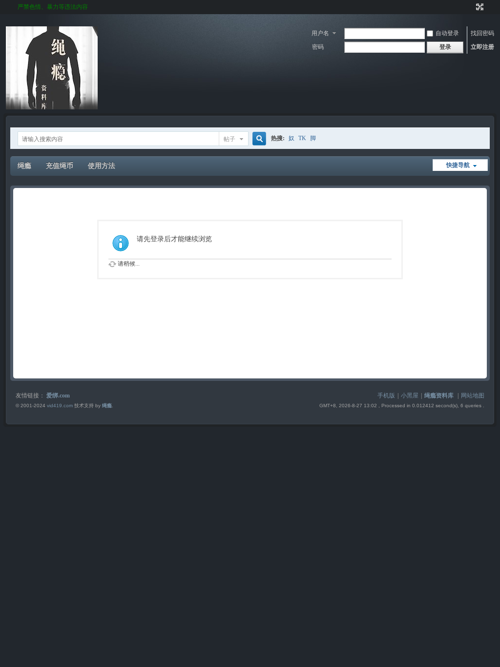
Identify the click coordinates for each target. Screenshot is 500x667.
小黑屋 (409, 395)
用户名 (320, 33)
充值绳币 (59, 165)
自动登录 (447, 33)
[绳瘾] (52, 107)
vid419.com (60, 405)
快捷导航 (458, 165)
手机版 (386, 395)
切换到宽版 (478, 6)
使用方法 (101, 165)
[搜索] (258, 139)
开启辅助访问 (470, 6)
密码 (318, 46)
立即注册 (482, 46)
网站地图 (472, 395)
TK (302, 138)
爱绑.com (58, 395)
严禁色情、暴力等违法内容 (53, 6)
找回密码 (482, 33)
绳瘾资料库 (439, 395)
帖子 (229, 139)
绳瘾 (24, 165)
